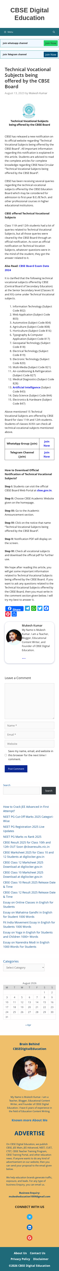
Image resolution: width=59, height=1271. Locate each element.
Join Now (50, 43)
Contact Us (37, 1253)
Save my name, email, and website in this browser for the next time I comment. (30, 755)
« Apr (28, 1024)
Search (6, 785)
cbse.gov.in (44, 490)
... (24, 657)
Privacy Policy (20, 1259)
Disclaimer (40, 1259)
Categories (11, 961)
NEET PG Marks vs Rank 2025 (22, 837)
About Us (20, 1253)
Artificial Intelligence (26, 387)
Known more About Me (30, 1120)
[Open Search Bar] (54, 32)
